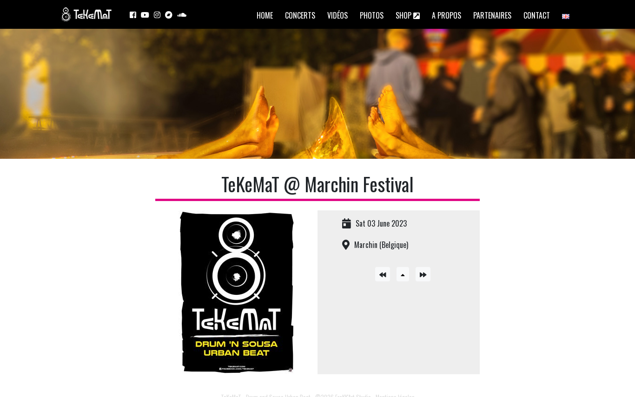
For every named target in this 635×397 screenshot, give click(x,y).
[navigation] (385, 273)
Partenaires (492, 15)
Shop (404, 15)
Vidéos (337, 15)
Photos (372, 15)
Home (265, 15)
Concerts (300, 15)
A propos (446, 15)
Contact (536, 15)
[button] (403, 274)
